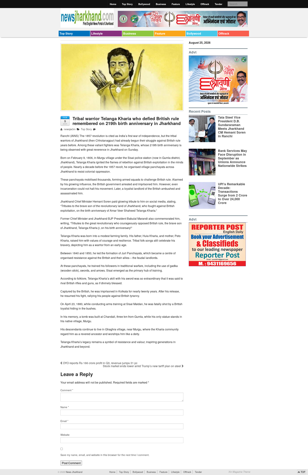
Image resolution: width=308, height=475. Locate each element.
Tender (218, 4)
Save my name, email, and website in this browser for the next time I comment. (104, 455)
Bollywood (144, 4)
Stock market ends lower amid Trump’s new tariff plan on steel (142, 366)
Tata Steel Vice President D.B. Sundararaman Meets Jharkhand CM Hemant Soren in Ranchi (232, 126)
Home (113, 4)
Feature (176, 4)
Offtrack (205, 4)
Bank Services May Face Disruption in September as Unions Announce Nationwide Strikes (232, 158)
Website (65, 434)
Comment (66, 390)
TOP (302, 472)
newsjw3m (69, 129)
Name (64, 407)
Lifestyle (190, 4)
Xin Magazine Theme (239, 471)
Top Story (127, 4)
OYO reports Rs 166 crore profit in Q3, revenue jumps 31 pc (99, 363)
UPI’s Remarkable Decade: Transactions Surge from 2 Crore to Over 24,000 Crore (232, 193)
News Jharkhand (73, 472)
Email (64, 421)
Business (161, 4)
